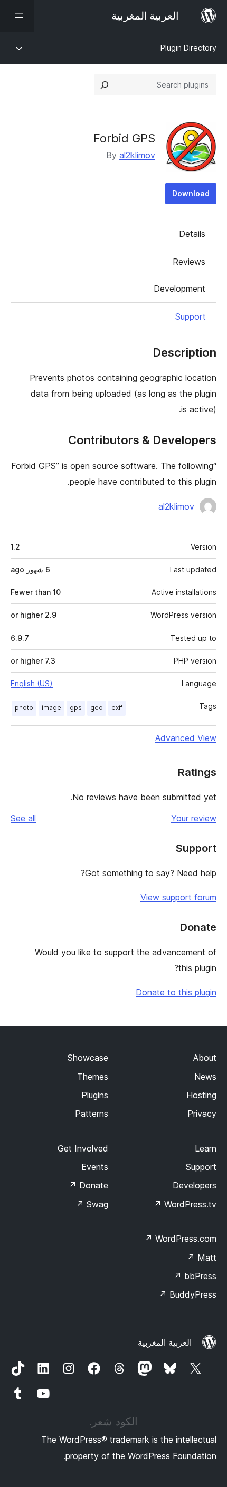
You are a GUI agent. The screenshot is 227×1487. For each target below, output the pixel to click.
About (204, 1057)
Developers (194, 1185)
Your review (193, 818)
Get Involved (83, 1148)
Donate (88, 1185)
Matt (201, 1257)
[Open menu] (17, 16)
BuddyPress (187, 1294)
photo (24, 708)
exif (116, 708)
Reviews (189, 261)
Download (191, 193)
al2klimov (137, 155)
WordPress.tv (185, 1204)
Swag (92, 1204)
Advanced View (185, 738)
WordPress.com (180, 1238)
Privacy (201, 1113)
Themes (92, 1076)
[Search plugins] (104, 84)
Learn (205, 1148)
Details (192, 233)
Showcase (88, 1057)
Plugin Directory (188, 47)
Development (179, 288)
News (205, 1076)
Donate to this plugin (176, 992)
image (51, 708)
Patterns (91, 1113)
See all (23, 818)
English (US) (32, 683)
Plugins (94, 1095)
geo (96, 708)
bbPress (195, 1276)
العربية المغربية (165, 1342)
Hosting (201, 1095)
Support (190, 316)
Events (94, 1167)
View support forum (178, 897)
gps (76, 708)
